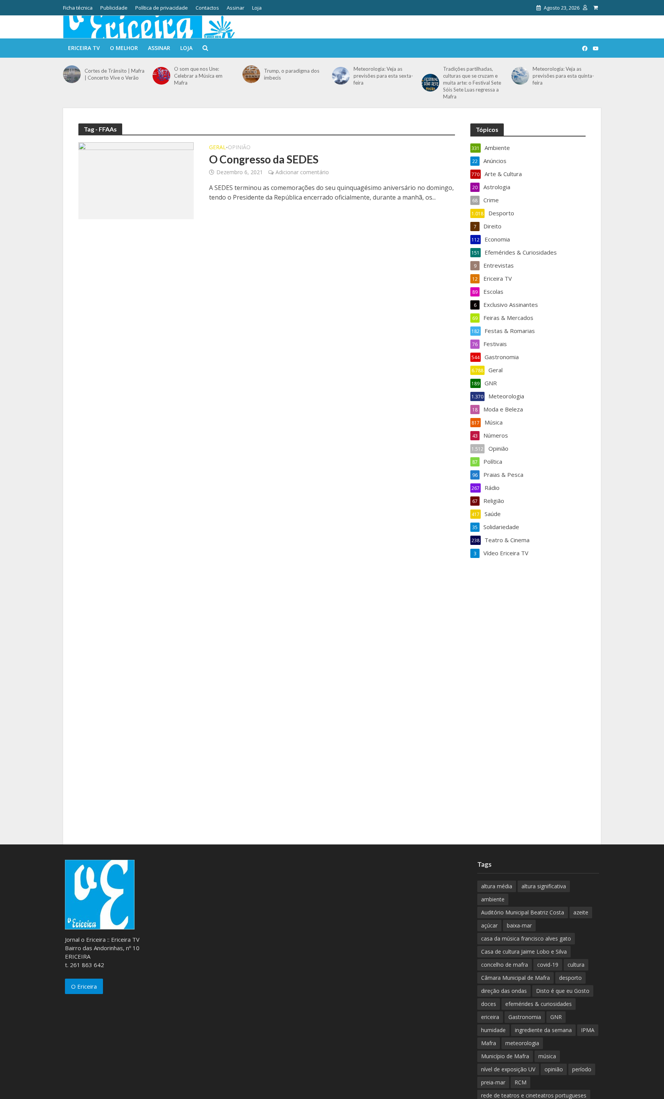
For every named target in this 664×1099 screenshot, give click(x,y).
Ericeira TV (84, 48)
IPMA (587, 1030)
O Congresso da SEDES (264, 159)
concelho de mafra (504, 964)
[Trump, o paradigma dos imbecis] (251, 74)
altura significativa (543, 886)
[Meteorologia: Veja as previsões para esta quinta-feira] (520, 76)
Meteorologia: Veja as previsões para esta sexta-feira (383, 76)
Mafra (488, 1043)
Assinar (235, 7)
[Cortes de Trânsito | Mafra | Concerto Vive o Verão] (72, 74)
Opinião (239, 148)
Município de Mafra (505, 1056)
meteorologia (522, 1043)
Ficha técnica (78, 7)
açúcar (489, 925)
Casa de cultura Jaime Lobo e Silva (524, 951)
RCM (520, 1082)
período (581, 1069)
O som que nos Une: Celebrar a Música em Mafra (198, 76)
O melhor (124, 48)
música (547, 1056)
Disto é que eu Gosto (562, 990)
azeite (580, 912)
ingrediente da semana (543, 1030)
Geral (217, 148)
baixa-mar (519, 925)
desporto (570, 977)
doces (488, 1003)
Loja (257, 7)
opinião (553, 1069)
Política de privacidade (161, 7)
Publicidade (114, 7)
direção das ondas (504, 990)
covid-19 (547, 964)
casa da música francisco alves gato (526, 938)
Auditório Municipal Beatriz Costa (522, 912)
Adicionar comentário (302, 172)
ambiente (493, 899)
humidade (493, 1030)
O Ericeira (84, 986)
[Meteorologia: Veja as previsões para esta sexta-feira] (341, 76)
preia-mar (493, 1082)
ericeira (490, 1017)
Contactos (207, 7)
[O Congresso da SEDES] (136, 180)
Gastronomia (524, 1017)
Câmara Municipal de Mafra (515, 977)
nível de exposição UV (508, 1069)
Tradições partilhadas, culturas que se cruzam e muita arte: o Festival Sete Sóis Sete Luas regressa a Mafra (472, 83)
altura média (496, 886)
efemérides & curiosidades (538, 1003)
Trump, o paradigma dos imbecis (291, 74)
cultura (576, 964)
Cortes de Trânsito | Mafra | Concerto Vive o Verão (114, 74)
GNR (556, 1017)
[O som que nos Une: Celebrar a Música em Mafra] (161, 76)
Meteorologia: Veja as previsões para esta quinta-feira (563, 76)
